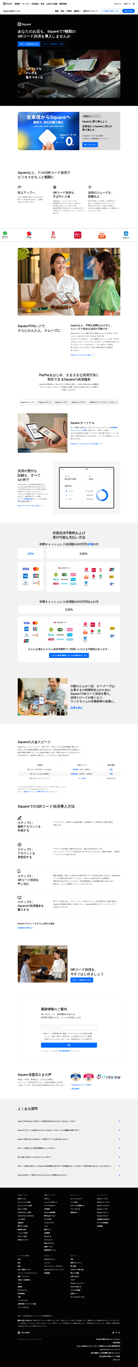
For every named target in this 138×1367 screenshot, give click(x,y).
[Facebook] (116, 1332)
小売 (19, 1259)
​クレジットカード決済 (79, 430)
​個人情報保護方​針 (64, 1051)
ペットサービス (23, 1300)
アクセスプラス (49, 1222)
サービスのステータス (78, 1297)
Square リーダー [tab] (61, 402)
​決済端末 (114, 427)
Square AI (47, 1236)
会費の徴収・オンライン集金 (27, 1304)
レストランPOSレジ (50, 1202)
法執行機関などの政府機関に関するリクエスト (105, 1353)
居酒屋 (20, 1286)
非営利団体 (21, 1293)
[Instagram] (119, 1332)
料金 (72, 1259)
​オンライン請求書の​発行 (25, 499)
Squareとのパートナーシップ (53, 1269)
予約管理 (47, 1209)
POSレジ (47, 1199)
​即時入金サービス (43, 791)
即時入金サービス (49, 1216)
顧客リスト (47, 1229)
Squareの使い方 (76, 1286)
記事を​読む (77, 707)
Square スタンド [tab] (45, 402)
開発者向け (74, 1212)
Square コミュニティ (77, 1283)
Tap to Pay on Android (25, 1216)
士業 (19, 1297)
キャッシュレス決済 (24, 1202)
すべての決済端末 (102, 1222)
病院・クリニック (23, 1276)
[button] (69, 1122)
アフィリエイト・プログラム (53, 1266)
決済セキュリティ (23, 1240)
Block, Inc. (116, 1360)
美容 (19, 1266)
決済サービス (22, 1199)
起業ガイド (74, 1293)
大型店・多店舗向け (24, 1280)
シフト (46, 1226)
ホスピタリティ (23, 1290)
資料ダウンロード (76, 1263)
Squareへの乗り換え (77, 1269)
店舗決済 (20, 1222)
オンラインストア (76, 1199)
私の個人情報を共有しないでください (108, 1339)
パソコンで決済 (23, 1233)
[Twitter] (113, 1332)
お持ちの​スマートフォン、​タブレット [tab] (103, 402)
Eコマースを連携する (77, 1205)
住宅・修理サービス (24, 1269)
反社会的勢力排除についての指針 (109, 1356)
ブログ (73, 1280)
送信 (69, 1045)
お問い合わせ (75, 1276)
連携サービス (48, 1246)
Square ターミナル (103, 1202)
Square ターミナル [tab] (28, 402)
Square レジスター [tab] (79, 402)
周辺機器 (100, 1226)
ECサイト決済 (22, 1236)
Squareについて (49, 1259)
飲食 (19, 1263)
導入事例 (73, 1266)
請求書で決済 (22, 1229)
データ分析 (47, 1219)
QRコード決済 (22, 1209)
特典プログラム (49, 1243)
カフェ (20, 1283)
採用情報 (47, 1273)
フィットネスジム (23, 1307)
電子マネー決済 (23, 1226)
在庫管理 (47, 1233)
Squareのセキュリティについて (110, 1349)
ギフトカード (48, 1240)
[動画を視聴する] (69, 74)
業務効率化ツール (49, 1250)
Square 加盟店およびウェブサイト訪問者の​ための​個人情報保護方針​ (98, 1346)
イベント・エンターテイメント (27, 1273)
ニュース (47, 1263)
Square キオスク (102, 1216)
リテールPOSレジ (50, 1205)
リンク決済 (74, 1202)
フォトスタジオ (75, 1209)
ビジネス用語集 (75, 1290)
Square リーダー (102, 1209)
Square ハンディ (102, 1199)
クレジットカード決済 (25, 1205)
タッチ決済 (21, 1219)
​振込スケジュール (30, 791)
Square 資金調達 (49, 1212)
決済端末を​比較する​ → (26, 928)
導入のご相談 (75, 1273)
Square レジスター (103, 1205)
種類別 (77, 11)
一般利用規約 (116, 1342)
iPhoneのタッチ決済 (24, 1212)
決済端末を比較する (103, 1219)
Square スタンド (102, 1212)
